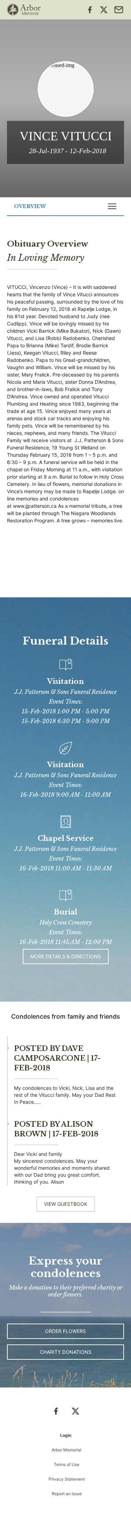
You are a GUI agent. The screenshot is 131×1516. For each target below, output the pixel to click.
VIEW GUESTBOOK (65, 1204)
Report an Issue (67, 1493)
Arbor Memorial (66, 1449)
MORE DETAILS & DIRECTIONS (65, 956)
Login (65, 1435)
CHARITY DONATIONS (66, 1352)
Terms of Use (66, 1464)
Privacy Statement (67, 1479)
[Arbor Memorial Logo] (24, 10)
